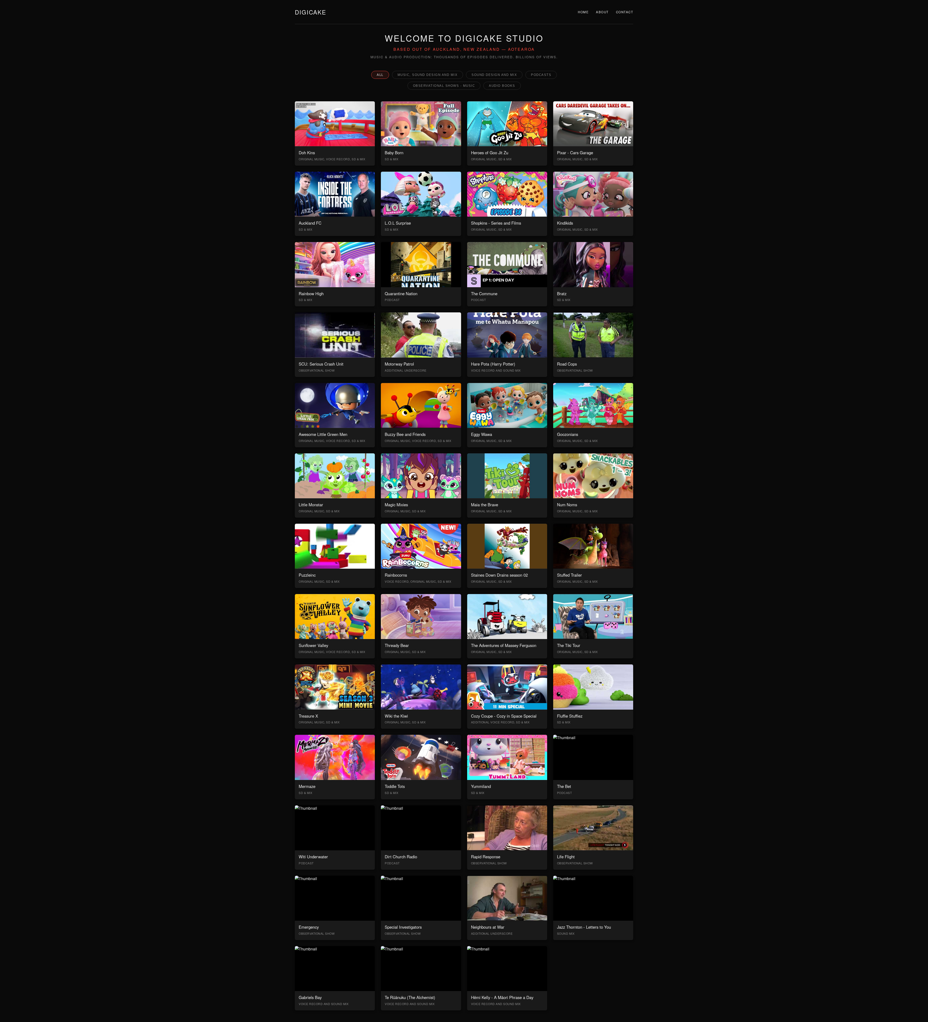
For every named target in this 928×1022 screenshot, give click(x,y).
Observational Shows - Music (444, 86)
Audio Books (502, 86)
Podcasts (541, 75)
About (602, 12)
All (380, 75)
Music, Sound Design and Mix (428, 75)
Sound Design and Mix (494, 75)
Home (583, 12)
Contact (624, 12)
